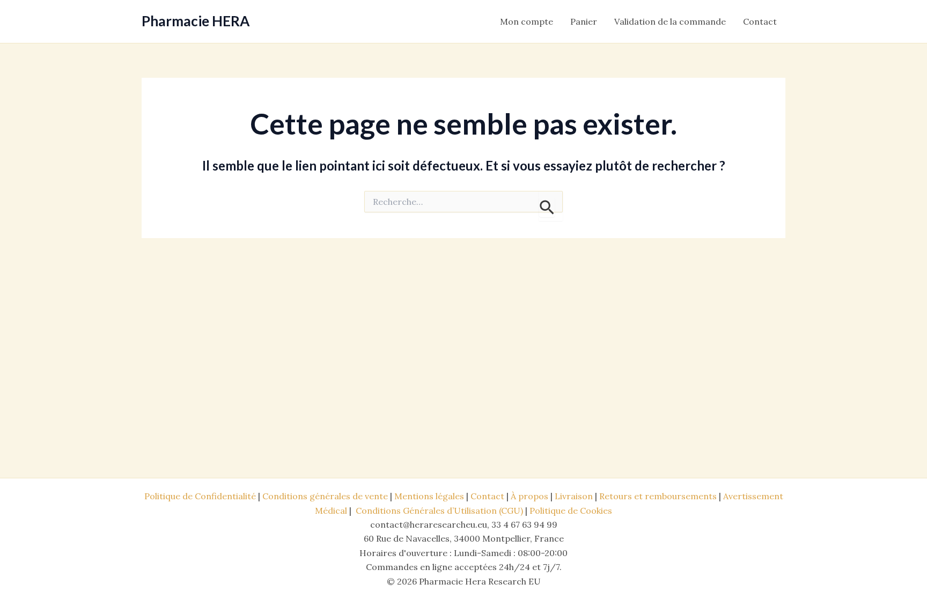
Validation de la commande (670, 21)
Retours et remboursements (658, 496)
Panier (583, 21)
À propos (529, 496)
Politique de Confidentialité (200, 496)
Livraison (574, 496)
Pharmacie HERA (195, 20)
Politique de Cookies (570, 510)
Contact (760, 21)
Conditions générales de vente (325, 496)
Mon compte (526, 21)
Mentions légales (429, 496)
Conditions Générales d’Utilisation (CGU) (439, 510)
